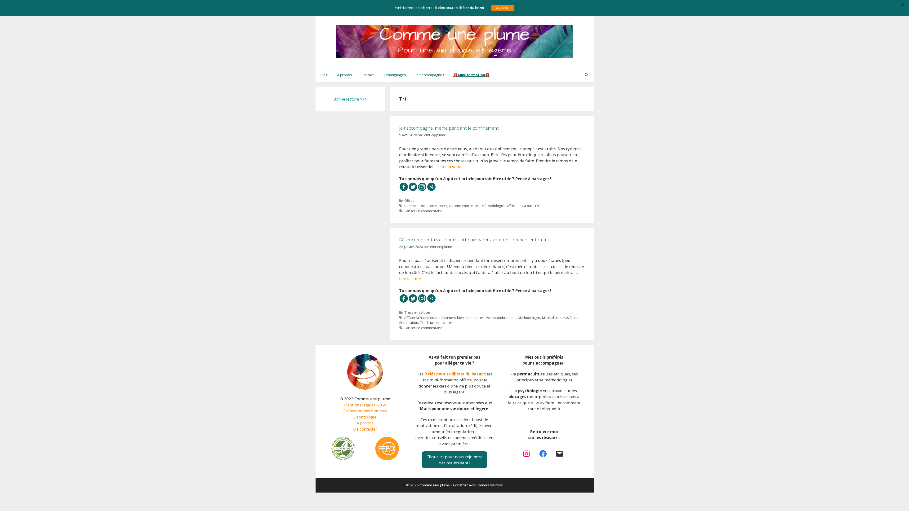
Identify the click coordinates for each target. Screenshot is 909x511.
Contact (367, 74)
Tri (537, 205)
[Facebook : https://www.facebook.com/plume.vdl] (543, 453)
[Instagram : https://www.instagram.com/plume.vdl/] (526, 453)
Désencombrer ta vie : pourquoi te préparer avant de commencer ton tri (473, 240)
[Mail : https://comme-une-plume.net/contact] (559, 453)
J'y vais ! (503, 7)
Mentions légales (359, 405)
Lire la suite (450, 166)
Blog (324, 74)
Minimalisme (551, 317)
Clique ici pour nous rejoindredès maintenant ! (454, 460)
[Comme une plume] (454, 41)
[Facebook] (404, 187)
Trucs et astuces (417, 312)
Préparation (408, 322)
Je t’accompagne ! (429, 74)
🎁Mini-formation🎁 (471, 74)
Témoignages (394, 74)
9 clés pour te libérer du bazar (453, 374)
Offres (409, 200)
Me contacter (365, 429)
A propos (344, 74)
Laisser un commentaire (423, 211)
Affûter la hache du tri (421, 317)
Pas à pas (525, 205)
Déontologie (365, 417)
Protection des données (365, 411)
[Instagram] (422, 187)
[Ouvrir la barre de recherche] (586, 75)
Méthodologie (492, 205)
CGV (382, 405)
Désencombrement (464, 205)
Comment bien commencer (425, 205)
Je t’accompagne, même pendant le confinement (449, 128)
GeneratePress (490, 485)
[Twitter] (413, 187)
